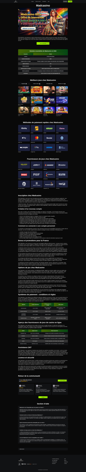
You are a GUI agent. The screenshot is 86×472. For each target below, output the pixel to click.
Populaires (23, 83)
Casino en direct (36, 83)
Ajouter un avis (62, 380)
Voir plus (43, 397)
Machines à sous (61, 83)
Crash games (48, 83)
